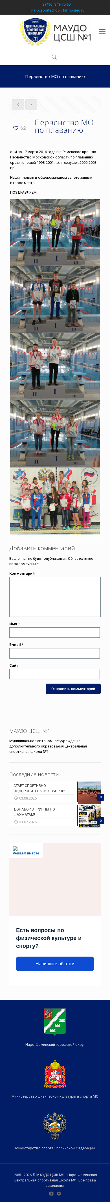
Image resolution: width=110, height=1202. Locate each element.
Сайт (13, 665)
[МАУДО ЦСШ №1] (55, 31)
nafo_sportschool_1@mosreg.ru (57, 10)
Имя (14, 624)
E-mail (16, 645)
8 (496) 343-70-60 (56, 4)
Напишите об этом (55, 963)
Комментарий (22, 573)
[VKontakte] (51, 1193)
